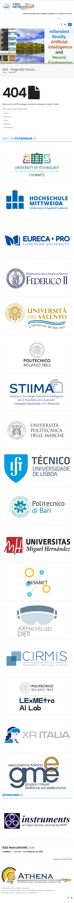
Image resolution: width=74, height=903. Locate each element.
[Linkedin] (65, 24)
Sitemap (7, 124)
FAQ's (6, 120)
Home (6, 113)
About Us (7, 117)
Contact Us (8, 127)
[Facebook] (61, 24)
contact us (19, 893)
